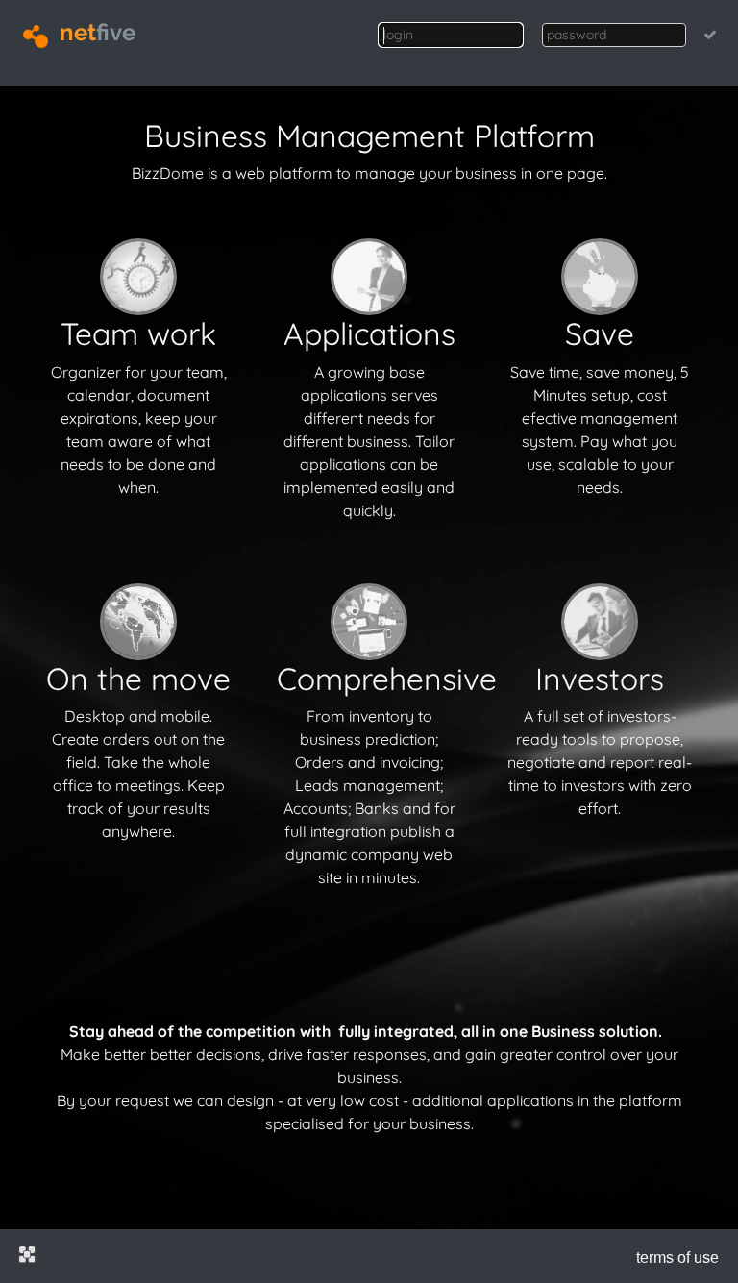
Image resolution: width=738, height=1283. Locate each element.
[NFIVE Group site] (27, 1254)
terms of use (677, 1257)
